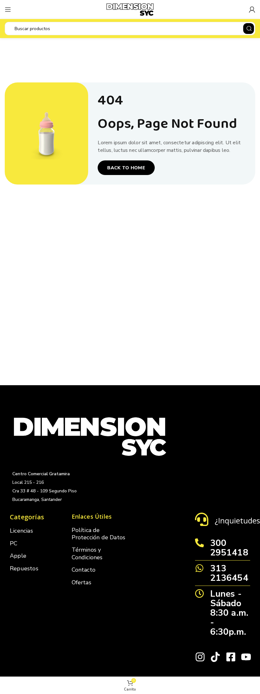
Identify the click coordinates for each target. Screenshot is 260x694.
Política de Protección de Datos (99, 533)
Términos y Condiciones (87, 553)
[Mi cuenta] (252, 9)
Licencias (21, 531)
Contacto (84, 570)
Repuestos (24, 568)
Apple (18, 556)
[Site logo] (130, 9)
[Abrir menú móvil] (8, 9)
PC (13, 543)
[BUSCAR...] (248, 28)
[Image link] (90, 436)
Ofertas (81, 582)
